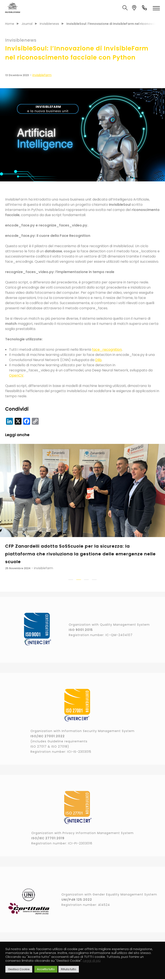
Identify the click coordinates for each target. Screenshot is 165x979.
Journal (26, 24)
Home (9, 24)
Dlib (98, 359)
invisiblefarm (42, 75)
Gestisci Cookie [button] (19, 969)
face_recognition (107, 349)
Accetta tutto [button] (46, 969)
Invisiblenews (49, 24)
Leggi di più (92, 961)
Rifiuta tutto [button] (68, 969)
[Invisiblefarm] (12, 8)
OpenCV (16, 375)
